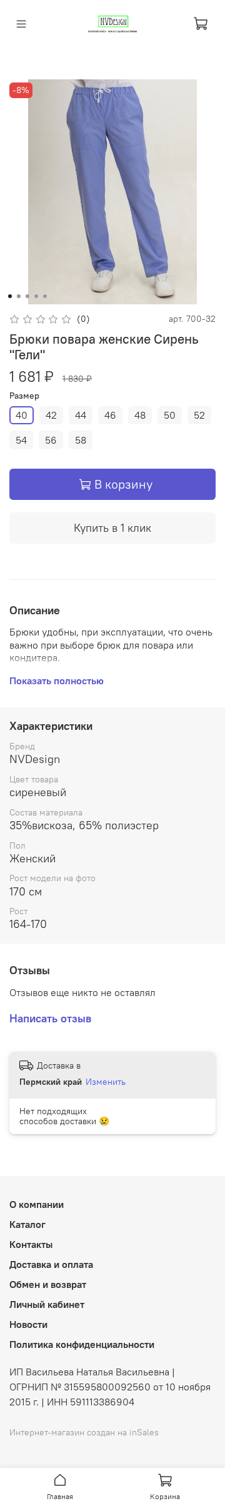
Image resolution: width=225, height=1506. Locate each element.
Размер (24, 396)
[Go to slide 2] (19, 296)
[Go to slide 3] (27, 296)
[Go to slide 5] (45, 296)
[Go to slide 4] (36, 296)
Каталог (27, 1224)
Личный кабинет (46, 1304)
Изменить (106, 1081)
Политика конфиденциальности (81, 1344)
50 (170, 415)
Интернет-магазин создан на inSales (84, 1432)
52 (199, 415)
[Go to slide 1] (10, 296)
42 (51, 415)
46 (110, 415)
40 (22, 415)
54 (21, 440)
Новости (28, 1324)
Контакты (30, 1244)
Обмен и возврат (47, 1284)
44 (80, 415)
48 (140, 415)
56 (51, 440)
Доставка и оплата (51, 1264)
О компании (36, 1204)
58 (80, 440)
